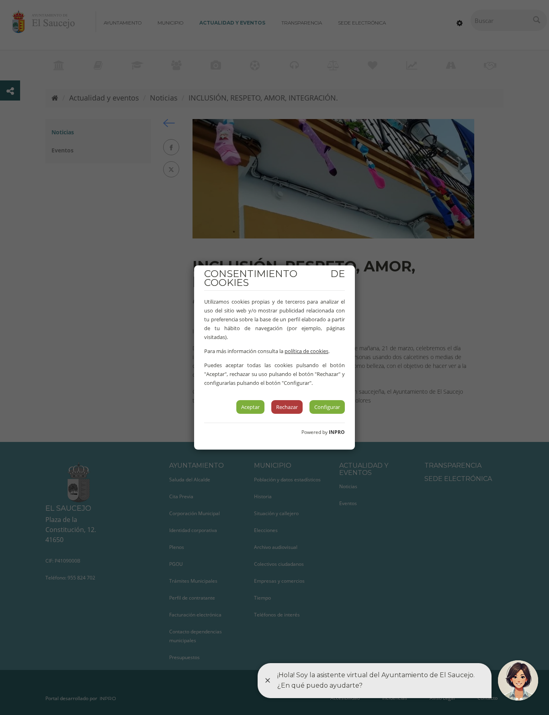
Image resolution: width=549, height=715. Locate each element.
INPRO (337, 432)
